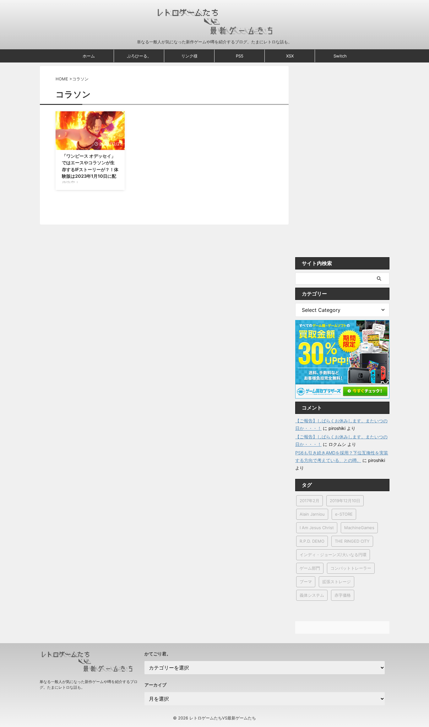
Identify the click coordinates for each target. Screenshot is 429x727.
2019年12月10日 (345, 500)
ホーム (89, 55)
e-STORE (344, 514)
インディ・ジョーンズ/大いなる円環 (333, 554)
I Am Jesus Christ (317, 527)
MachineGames (359, 527)
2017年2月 (309, 500)
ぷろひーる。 (139, 55)
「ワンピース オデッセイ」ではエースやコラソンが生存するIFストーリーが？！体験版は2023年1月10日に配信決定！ (90, 169)
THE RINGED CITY (352, 541)
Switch (340, 55)
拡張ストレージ (336, 581)
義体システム (312, 595)
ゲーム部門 (310, 568)
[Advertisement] (342, 160)
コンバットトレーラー (350, 568)
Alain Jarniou (312, 514)
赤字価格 (342, 595)
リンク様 (189, 55)
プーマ (306, 581)
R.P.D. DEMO (312, 541)
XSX (290, 55)
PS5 (239, 55)
